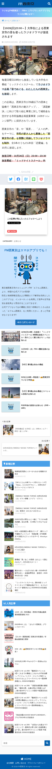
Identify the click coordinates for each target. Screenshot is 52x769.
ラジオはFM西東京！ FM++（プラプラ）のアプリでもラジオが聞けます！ (26, 12)
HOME (27, 758)
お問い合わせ (20, 763)
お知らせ (17, 241)
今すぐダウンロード (26, 322)
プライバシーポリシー (36, 763)
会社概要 (10, 763)
